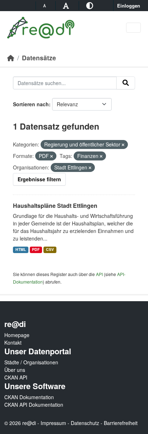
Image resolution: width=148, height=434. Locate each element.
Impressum (53, 422)
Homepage (16, 335)
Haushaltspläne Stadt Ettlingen (55, 205)
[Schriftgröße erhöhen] (67, 5)
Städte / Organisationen (31, 362)
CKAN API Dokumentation (33, 404)
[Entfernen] (123, 145)
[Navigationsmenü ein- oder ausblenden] (133, 28)
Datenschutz (85, 422)
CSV (50, 249)
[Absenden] (125, 82)
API (99, 274)
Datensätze (39, 57)
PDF (36, 249)
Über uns (14, 369)
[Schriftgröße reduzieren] (45, 5)
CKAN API (15, 377)
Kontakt (13, 342)
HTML (20, 249)
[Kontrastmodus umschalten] (90, 5)
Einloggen (128, 5)
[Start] (10, 57)
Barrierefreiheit (121, 422)
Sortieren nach (31, 104)
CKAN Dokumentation (29, 397)
